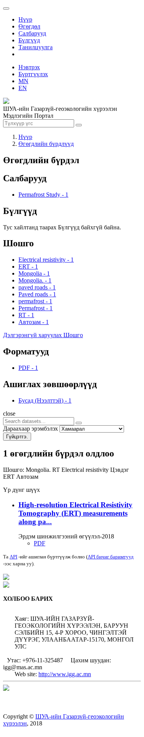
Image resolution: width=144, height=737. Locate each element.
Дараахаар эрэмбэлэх (30, 428)
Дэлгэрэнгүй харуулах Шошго (43, 335)
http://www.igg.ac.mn (64, 674)
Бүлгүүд (29, 40)
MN (23, 81)
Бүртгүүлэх (33, 74)
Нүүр (25, 19)
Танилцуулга (35, 47)
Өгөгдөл (29, 26)
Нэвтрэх (29, 67)
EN (22, 88)
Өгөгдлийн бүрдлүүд (46, 143)
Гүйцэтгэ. (17, 437)
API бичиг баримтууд (111, 557)
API (13, 557)
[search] (79, 423)
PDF (39, 543)
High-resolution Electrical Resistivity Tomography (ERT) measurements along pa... (75, 513)
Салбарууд (32, 33)
